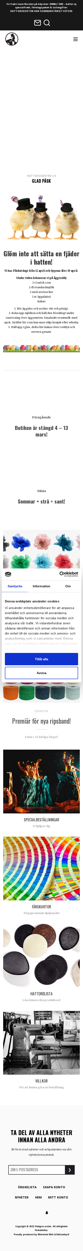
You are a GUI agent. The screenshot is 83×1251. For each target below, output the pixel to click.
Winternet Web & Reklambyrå (53, 1234)
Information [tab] (41, 586)
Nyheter (22, 1197)
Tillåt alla (41, 659)
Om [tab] (68, 586)
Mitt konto (58, 1197)
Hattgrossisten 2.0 (41, 176)
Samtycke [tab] (15, 586)
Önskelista (27, 1187)
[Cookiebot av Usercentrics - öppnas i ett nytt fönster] (59, 574)
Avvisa (41, 673)
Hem (38, 1197)
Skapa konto (54, 1187)
